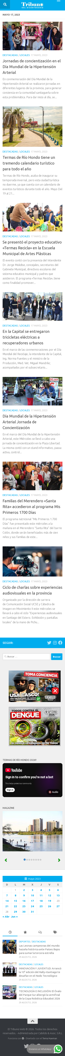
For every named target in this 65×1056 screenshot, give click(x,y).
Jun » (14, 916)
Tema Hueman (49, 1038)
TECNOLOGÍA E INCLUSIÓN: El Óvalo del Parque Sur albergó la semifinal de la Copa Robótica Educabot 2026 (40, 995)
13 (58, 895)
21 (6, 906)
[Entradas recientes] (10, 932)
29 (15, 911)
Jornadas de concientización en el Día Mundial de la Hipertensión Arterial (32, 67)
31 (32, 911)
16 (23, 900)
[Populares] (25, 932)
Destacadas (10, 55)
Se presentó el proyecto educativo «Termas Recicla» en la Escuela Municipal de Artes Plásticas (32, 248)
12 (49, 895)
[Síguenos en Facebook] (60, 643)
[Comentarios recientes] (40, 932)
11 (41, 895)
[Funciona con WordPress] (23, 1038)
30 (23, 911)
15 (15, 900)
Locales (25, 55)
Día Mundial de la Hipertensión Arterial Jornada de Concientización (29, 422)
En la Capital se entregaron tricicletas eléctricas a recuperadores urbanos (26, 337)
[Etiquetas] (54, 932)
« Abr (6, 916)
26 (49, 906)
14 (6, 900)
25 (41, 906)
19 (49, 900)
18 (41, 900)
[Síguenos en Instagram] (55, 643)
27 (58, 906)
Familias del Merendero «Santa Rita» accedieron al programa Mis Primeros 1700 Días (31, 507)
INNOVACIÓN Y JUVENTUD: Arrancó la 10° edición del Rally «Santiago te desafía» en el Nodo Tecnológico (40, 972)
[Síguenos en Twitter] (49, 643)
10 (32, 895)
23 (23, 906)
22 (15, 906)
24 (32, 906)
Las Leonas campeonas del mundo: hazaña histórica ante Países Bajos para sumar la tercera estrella (39, 949)
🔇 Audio (53, 792)
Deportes (24, 941)
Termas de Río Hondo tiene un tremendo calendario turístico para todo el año (29, 163)
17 (32, 900)
